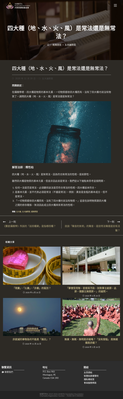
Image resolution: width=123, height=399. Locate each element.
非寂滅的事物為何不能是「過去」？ (32, 339)
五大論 (18, 212)
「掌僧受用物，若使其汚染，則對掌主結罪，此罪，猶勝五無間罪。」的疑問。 (91, 290)
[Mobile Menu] (114, 6)
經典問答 (34, 212)
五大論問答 (47, 79)
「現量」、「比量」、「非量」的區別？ (32, 288)
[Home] (48, 45)
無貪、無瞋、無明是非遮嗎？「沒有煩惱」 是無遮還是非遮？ (91, 341)
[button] (7, 372)
